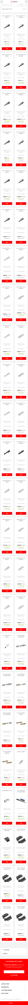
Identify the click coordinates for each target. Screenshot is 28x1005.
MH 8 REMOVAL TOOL (7, 790)
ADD (7, 48)
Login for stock (7, 44)
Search (26, 4)
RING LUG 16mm (21, 751)
